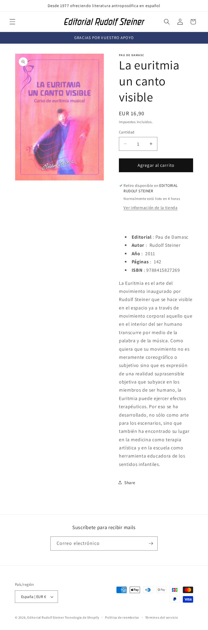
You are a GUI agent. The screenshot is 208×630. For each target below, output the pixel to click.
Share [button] (129, 482)
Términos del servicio (161, 617)
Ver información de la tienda (150, 207)
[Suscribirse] (150, 543)
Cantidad (127, 132)
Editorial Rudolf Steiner (46, 617)
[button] (12, 21)
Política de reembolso (122, 617)
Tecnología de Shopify (82, 617)
